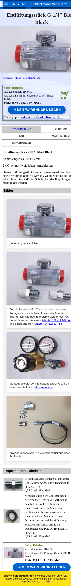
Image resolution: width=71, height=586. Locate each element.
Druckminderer (44, 387)
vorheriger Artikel (11, 77)
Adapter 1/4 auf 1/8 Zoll (56, 320)
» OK (47, 581)
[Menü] (4, 4)
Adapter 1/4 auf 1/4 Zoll (48, 323)
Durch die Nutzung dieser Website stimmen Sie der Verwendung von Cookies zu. (36, 578)
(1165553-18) (47, 482)
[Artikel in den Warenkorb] (64, 94)
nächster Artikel (31, 77)
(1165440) (46, 514)
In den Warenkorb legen (36, 109)
